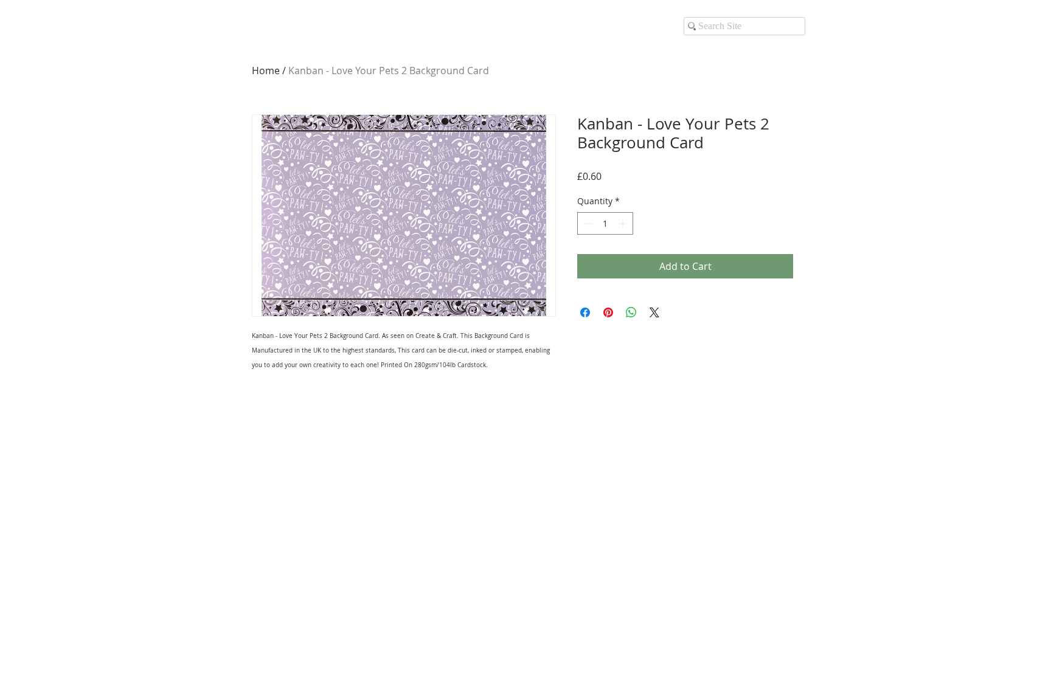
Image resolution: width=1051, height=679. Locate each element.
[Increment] (623, 223)
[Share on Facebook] (585, 312)
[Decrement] (586, 223)
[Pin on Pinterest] (608, 312)
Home (266, 70)
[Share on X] (654, 312)
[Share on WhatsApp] (631, 312)
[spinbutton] (605, 223)
